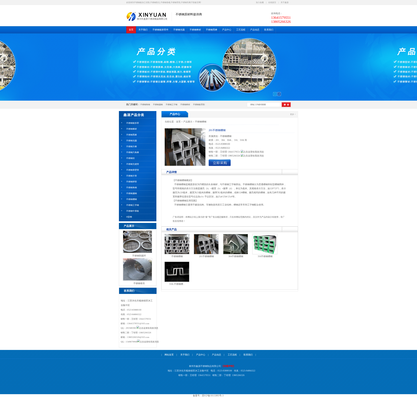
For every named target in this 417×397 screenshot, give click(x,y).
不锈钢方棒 (131, 146)
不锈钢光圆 (131, 140)
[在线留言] (220, 165)
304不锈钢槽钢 (235, 256)
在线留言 (272, 2)
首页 (178, 122)
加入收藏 (260, 2)
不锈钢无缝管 (132, 164)
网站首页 (169, 355)
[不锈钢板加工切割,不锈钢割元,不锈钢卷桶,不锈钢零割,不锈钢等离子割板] (149, 16)
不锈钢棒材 (185, 104)
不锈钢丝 (130, 158)
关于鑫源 (284, 2)
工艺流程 (232, 355)
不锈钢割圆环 (139, 256)
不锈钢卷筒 (139, 283)
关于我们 (184, 355)
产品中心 (175, 114)
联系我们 (248, 355)
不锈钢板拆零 (132, 123)
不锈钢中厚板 (132, 211)
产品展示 (187, 122)
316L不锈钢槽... (177, 284)
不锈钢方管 (131, 176)
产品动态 (216, 355)
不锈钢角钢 (145, 104)
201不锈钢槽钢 (206, 256)
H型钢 (129, 217)
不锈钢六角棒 (132, 152)
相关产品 (171, 229)
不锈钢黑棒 (131, 135)
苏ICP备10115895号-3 (212, 395)
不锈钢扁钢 (158, 104)
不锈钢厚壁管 (132, 170)
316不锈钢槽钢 (265, 256)
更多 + (293, 114)
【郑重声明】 (228, 366)
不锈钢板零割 (199, 104)
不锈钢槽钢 (131, 199)
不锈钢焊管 (131, 181)
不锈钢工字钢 (171, 104)
